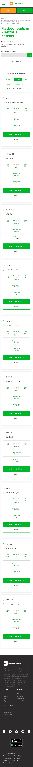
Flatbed (18, 79)
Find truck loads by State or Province (10, 23)
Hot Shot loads (20, 84)
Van (26, 79)
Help (14, 758)
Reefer (9, 84)
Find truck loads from (8, 51)
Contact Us (6, 760)
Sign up (6, 88)
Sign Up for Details (16, 134)
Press (5, 698)
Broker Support (20, 698)
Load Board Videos (21, 701)
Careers (19, 758)
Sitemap (13, 760)
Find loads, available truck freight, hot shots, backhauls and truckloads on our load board (15, 20)
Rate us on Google (8, 763)
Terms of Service (7, 756)
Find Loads (6, 710)
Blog (5, 701)
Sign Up (8, 10)
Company (6, 694)
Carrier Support (20, 696)
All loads (8, 79)
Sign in (25, 10)
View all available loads (16, 61)
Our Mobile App (8, 714)
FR (18, 760)
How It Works (7, 712)
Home (2, 18)
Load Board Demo (8, 717)
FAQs (17, 694)
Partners (6, 696)
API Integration (7, 758)
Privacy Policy (17, 756)
